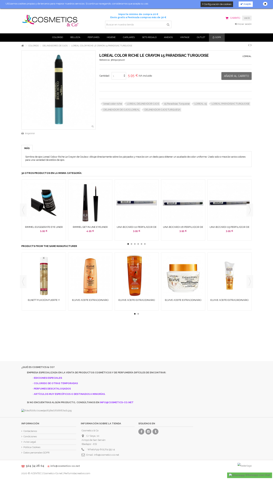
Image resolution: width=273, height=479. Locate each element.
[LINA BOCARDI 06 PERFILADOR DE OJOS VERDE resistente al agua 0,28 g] (183, 202)
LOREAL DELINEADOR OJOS (143, 103)
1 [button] (128, 244)
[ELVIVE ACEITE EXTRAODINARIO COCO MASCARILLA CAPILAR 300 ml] (183, 276)
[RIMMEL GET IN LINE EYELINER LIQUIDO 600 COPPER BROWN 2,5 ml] (90, 202)
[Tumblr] (155, 432)
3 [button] (135, 244)
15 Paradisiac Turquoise (177, 103)
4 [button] (138, 244)
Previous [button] (23, 210)
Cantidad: (104, 75)
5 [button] (141, 244)
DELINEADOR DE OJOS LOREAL (121, 109)
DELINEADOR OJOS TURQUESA (162, 109)
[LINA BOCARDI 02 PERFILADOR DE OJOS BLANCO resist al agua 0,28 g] (136, 202)
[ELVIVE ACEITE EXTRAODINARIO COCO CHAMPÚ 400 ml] (136, 276)
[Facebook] (141, 432)
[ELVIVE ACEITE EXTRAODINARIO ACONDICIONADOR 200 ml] (90, 276)
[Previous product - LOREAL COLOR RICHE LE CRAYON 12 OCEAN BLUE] (248, 45)
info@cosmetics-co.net (106, 454)
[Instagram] (148, 432)
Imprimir (30, 133)
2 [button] (131, 244)
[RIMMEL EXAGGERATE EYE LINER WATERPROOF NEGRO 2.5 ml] (44, 202)
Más (27, 148)
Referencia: (104, 60)
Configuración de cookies (217, 4)
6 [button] (145, 244)
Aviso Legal (29, 441)
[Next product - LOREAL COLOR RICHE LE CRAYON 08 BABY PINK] (251, 45)
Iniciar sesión (244, 24)
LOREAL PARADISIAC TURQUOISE (231, 103)
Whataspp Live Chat (257, 475)
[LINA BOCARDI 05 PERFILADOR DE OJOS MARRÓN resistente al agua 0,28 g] (229, 202)
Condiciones (30, 436)
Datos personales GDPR (36, 452)
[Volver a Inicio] (22, 45)
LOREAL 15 (200, 103)
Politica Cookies (31, 447)
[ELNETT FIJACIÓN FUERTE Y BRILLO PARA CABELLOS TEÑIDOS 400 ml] (44, 276)
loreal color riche (112, 103)
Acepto (247, 4)
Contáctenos (30, 431)
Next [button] (249, 210)
